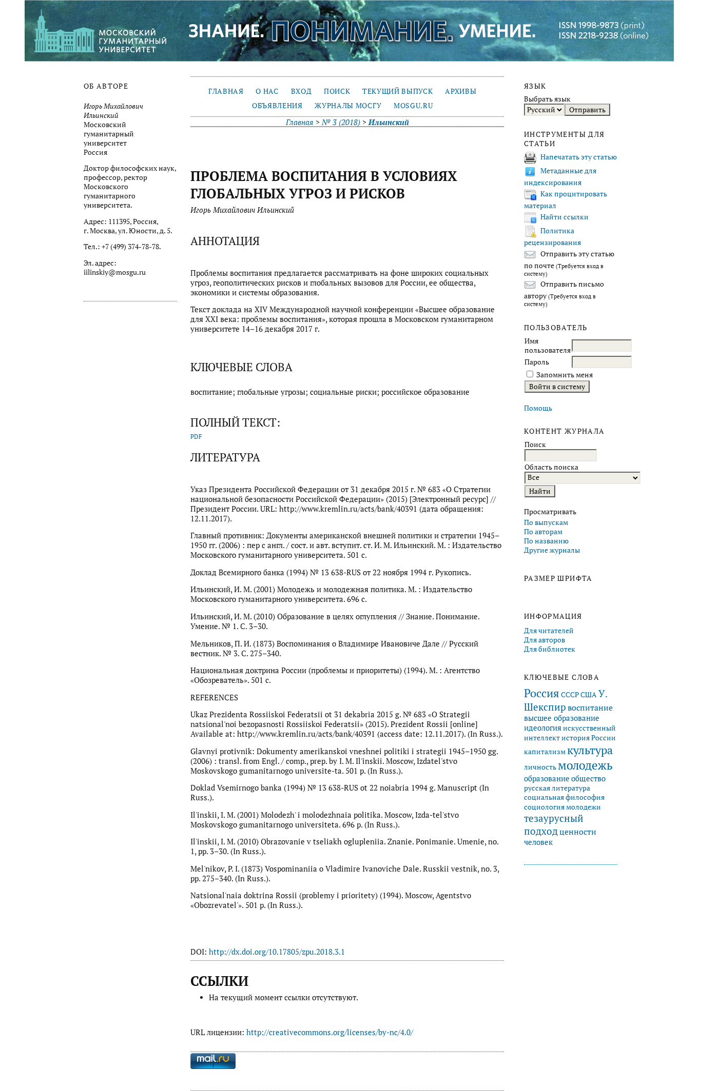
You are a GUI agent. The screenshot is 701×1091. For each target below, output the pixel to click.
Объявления (277, 105)
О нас (267, 91)
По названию (546, 541)
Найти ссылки (564, 216)
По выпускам (546, 522)
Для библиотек (549, 649)
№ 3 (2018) (341, 122)
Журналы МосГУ (348, 105)
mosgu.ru (413, 105)
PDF (196, 436)
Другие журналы (552, 550)
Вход (301, 91)
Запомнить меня (564, 374)
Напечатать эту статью (578, 156)
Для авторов (544, 639)
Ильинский (388, 122)
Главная (226, 91)
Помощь (538, 408)
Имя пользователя (547, 345)
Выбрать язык (547, 99)
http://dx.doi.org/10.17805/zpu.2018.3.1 (277, 952)
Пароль (536, 362)
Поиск (337, 91)
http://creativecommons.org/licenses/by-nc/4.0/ (329, 1032)
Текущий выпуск (397, 91)
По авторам (543, 531)
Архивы (460, 91)
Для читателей (549, 630)
